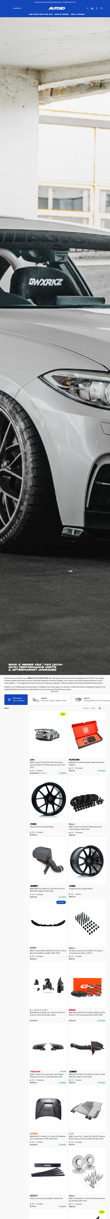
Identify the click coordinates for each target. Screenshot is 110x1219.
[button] (93, 708)
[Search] (87, 8)
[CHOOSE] (102, 755)
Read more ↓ (55, 691)
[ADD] (63, 755)
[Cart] (101, 8)
